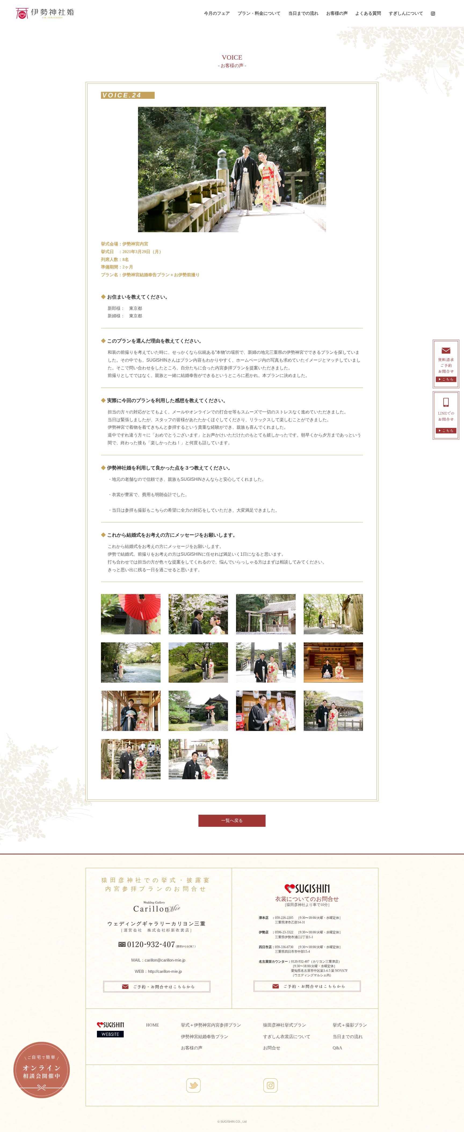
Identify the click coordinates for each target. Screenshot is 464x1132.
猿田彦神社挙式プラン (284, 1025)
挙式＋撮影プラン (350, 1025)
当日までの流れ (303, 13)
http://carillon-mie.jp (165, 971)
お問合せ (271, 1048)
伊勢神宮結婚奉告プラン (204, 1036)
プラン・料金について (259, 13)
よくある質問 (368, 13)
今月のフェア (217, 13)
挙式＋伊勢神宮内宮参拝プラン (211, 1025)
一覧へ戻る (232, 820)
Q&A (337, 1048)
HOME (152, 1025)
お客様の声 (337, 13)
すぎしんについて (406, 13)
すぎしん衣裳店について (286, 1036)
